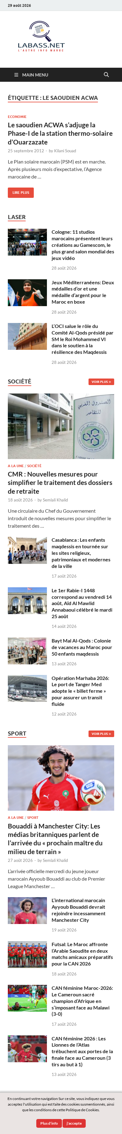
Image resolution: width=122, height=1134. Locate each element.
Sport (32, 817)
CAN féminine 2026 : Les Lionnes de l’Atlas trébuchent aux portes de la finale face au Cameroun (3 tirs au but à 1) (82, 1051)
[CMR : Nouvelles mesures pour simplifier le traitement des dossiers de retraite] (61, 397)
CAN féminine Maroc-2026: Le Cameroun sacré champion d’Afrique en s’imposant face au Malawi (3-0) (82, 1001)
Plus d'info (49, 1123)
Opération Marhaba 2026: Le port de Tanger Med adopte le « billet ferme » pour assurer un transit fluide (80, 691)
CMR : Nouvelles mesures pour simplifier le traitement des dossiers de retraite (60, 482)
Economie (17, 117)
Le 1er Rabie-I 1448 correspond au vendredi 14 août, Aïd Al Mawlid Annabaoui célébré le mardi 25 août (82, 603)
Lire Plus (18, 191)
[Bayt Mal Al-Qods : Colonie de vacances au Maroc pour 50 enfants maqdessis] (27, 641)
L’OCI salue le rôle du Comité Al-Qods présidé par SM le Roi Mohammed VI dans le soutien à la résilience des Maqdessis (83, 339)
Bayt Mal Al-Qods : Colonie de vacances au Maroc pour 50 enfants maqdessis (82, 647)
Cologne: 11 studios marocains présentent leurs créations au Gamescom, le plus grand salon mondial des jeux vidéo (83, 245)
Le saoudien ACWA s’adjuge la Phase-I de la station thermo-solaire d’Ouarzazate (60, 133)
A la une (16, 466)
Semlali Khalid (55, 499)
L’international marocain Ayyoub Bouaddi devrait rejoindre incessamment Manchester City (78, 909)
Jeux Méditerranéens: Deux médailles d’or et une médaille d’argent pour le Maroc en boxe (83, 292)
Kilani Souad (65, 150)
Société (34, 466)
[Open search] (106, 75)
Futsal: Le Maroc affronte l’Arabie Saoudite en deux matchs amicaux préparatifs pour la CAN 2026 (82, 953)
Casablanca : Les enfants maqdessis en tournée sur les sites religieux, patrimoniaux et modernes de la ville (81, 553)
